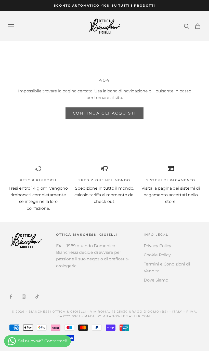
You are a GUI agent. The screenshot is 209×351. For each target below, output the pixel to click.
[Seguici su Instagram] (24, 296)
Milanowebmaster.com (126, 316)
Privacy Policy (157, 245)
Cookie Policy (157, 254)
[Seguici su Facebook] (10, 296)
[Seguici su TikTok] (37, 296)
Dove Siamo (156, 280)
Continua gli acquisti (104, 113)
